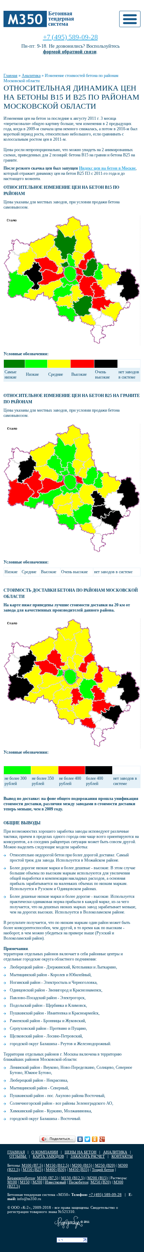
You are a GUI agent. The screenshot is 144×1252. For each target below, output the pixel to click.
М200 (37, 1182)
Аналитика (31, 75)
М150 (25, 1182)
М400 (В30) (56, 1169)
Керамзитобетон (21, 1178)
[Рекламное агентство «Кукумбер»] (72, 1222)
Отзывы (18, 1156)
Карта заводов (48, 1156)
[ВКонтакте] (80, 1139)
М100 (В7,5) (32, 1165)
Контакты (122, 1156)
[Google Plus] (102, 1139)
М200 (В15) (82, 1165)
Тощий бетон (103, 1169)
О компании (44, 1152)
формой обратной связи (69, 51)
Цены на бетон (80, 1152)
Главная (10, 75)
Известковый (55, 1182)
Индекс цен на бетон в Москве (107, 168)
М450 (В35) (79, 1169)
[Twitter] (87, 1139)
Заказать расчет (88, 1156)
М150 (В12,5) (57, 1165)
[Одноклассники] (95, 1139)
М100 (12, 1182)
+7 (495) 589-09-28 (70, 37)
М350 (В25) (33, 1169)
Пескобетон (78, 1182)
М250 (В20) (105, 1165)
